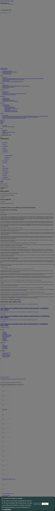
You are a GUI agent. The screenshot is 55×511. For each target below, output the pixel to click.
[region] (27, 504)
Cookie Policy (7, 509)
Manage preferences (37, 503)
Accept (45, 503)
